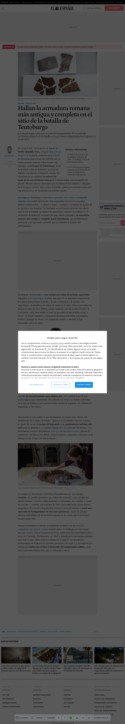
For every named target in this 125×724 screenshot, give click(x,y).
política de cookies (82, 358)
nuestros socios (57, 343)
